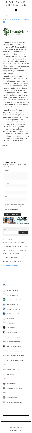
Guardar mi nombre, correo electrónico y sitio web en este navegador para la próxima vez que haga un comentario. (15, 207)
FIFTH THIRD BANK (11, 327)
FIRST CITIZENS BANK (12, 332)
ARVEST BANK (10, 285)
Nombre (7, 183)
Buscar (6, 229)
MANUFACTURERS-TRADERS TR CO (15, 355)
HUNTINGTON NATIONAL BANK (14, 341)
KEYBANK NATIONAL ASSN (13, 351)
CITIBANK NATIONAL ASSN (13, 313)
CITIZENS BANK (10, 318)
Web (6, 196)
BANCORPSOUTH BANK (12, 295)
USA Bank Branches (16, 3)
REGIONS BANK (10, 374)
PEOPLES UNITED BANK (12, 365)
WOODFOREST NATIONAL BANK (14, 402)
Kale (21, 427)
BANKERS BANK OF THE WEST (14, 299)
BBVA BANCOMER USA (12, 304)
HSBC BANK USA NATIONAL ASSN (15, 337)
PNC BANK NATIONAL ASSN (13, 369)
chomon (7, 145)
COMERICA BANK (11, 323)
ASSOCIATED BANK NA (12, 290)
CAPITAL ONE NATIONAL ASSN (14, 309)
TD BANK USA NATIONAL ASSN (14, 388)
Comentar (6, 170)
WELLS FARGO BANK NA (12, 397)
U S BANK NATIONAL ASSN (13, 393)
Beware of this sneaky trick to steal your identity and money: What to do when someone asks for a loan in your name (16, 252)
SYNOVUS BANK (11, 379)
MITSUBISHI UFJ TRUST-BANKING (15, 360)
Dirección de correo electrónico (14, 190)
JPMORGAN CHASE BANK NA (14, 346)
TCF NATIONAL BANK (12, 383)
